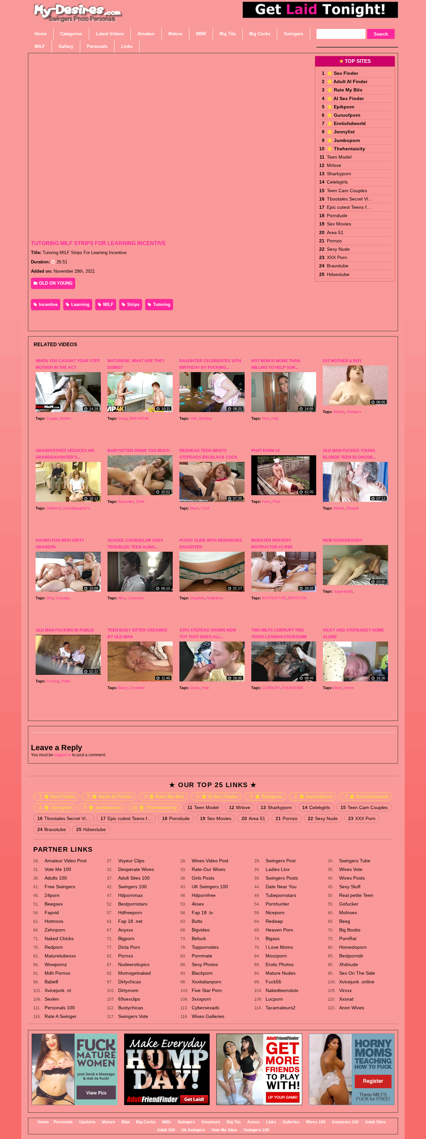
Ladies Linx (278, 869)
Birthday (205, 418)
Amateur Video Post (66, 860)
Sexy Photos (205, 964)
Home (349, 688)
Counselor (135, 598)
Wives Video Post (210, 860)
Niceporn (275, 912)
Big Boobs (349, 929)
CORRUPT (271, 688)
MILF (107, 304)
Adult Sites (375, 1122)
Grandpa (63, 598)
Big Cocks (146, 1122)
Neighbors (215, 598)
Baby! (122, 688)
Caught (52, 418)
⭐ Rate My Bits (344, 89)
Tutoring (161, 304)
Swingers (353, 412)
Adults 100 (56, 878)
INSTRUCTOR (274, 598)
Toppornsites (205, 947)
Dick (265, 418)
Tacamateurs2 (281, 1007)
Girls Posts (203, 878)
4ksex (198, 904)
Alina (121, 598)
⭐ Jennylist (341, 131)
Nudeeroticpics (133, 964)
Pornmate (202, 955)
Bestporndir (351, 955)
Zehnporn (55, 929)
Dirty (50, 598)
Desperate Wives (136, 869)
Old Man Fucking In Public (65, 630)
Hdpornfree (204, 895)
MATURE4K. (139, 418)
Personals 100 (60, 1007)
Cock (205, 508)
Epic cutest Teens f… (349, 207)
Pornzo (334, 240)
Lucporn (274, 999)
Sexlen (52, 999)
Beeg (344, 921)
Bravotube (337, 265)
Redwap (274, 921)
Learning (80, 304)
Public (66, 681)
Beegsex (54, 904)
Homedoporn (353, 947)
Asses (253, 1122)
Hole (205, 688)
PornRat (347, 938)
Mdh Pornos (57, 973)
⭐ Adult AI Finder (347, 81)
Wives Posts (352, 878)
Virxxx (345, 990)
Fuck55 (273, 981)
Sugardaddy (343, 591)
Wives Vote (350, 869)
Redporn (54, 947)
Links (271, 1122)
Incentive (48, 304)
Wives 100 (315, 1122)
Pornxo (125, 955)
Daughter (197, 598)
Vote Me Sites (224, 1130)
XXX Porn (337, 257)
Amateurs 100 (345, 1122)
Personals (63, 1122)
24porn (52, 895)
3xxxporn (201, 999)
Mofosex (348, 912)
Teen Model (339, 157)
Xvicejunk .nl (58, 990)
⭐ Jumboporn (343, 140)
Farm (266, 501)
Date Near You (281, 886)
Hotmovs (54, 921)
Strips (132, 304)
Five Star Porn (207, 990)
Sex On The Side (357, 973)
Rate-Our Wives (208, 869)
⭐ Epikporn (340, 106)
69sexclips (129, 999)
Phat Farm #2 (265, 450)
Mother (65, 418)
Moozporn (276, 955)
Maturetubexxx (60, 955)
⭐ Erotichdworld (346, 123)
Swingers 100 (132, 886)
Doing (122, 418)
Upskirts (87, 1122)
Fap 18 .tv (202, 912)
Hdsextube (338, 274)
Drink (140, 501)
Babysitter (126, 501)
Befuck (199, 938)
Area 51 (335, 232)
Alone (337, 688)
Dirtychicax (129, 981)
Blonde (338, 508)
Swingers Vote (133, 1016)
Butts (197, 921)
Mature (108, 1122)
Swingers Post (281, 860)
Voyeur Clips (131, 860)
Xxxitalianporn (206, 981)
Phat (276, 501)
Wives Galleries (208, 1016)
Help (275, 418)
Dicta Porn (129, 947)
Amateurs (210, 1122)
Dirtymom (128, 990)
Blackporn (202, 973)
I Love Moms (279, 947)
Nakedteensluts (282, 990)
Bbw (125, 1122)
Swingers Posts (282, 878)
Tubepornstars (281, 895)
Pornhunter (277, 904)
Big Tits (234, 1122)
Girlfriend (53, 508)
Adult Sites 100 (134, 878)
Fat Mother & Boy (342, 360)
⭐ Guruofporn (343, 115)
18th (193, 418)
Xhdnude (348, 964)
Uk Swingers (193, 1130)
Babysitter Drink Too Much (138, 450)
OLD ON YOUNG (55, 283)
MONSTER (297, 598)
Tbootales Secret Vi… (350, 199)
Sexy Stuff (349, 886)
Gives (195, 688)
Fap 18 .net (130, 921)
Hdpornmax (130, 895)
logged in (62, 755)
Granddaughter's (76, 508)
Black (194, 508)
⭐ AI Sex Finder (345, 98)
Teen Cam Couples (347, 190)
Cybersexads (205, 1007)
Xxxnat (346, 999)
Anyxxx (125, 929)
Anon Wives (351, 1007)
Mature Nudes (281, 973)
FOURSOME (292, 688)
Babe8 (51, 981)
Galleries (291, 1122)
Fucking (52, 681)
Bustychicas (130, 1007)
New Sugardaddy (342, 540)
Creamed (136, 688)
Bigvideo (201, 929)
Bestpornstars (132, 904)
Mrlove (334, 165)
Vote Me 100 (58, 869)
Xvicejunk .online (356, 981)
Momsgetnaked (134, 973)
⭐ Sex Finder (342, 73)
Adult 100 (166, 1130)
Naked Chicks (59, 938)
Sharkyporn (339, 173)
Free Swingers (60, 886)
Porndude (337, 215)
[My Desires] (78, 20)
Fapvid (52, 912)
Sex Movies (339, 223)
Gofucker (348, 904)
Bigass (273, 938)
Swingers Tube (354, 860)
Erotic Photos (280, 964)
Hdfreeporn (130, 912)
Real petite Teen (356, 895)
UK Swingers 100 (210, 886)
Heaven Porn (279, 929)
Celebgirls (337, 182)
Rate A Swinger (61, 1016)
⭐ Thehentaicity (346, 148)
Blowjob (352, 508)
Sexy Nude (338, 249)
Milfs (166, 1122)
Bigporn (126, 938)
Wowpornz (56, 964)
